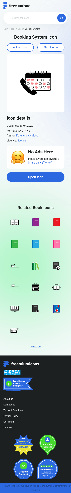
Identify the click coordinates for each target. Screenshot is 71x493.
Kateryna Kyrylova (27, 135)
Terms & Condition (13, 410)
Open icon (35, 177)
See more (35, 346)
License (7, 427)
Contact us (9, 404)
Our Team (8, 421)
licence (21, 140)
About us (8, 399)
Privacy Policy (10, 416)
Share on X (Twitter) (40, 162)
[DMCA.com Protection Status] (12, 372)
